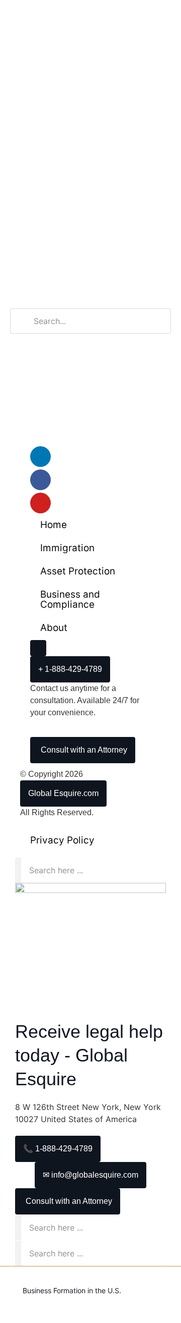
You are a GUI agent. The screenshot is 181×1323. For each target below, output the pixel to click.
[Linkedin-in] (40, 456)
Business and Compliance (70, 599)
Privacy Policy (62, 840)
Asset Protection (77, 571)
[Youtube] (40, 503)
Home (53, 525)
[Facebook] (40, 479)
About (53, 627)
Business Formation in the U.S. (72, 1290)
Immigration (67, 548)
